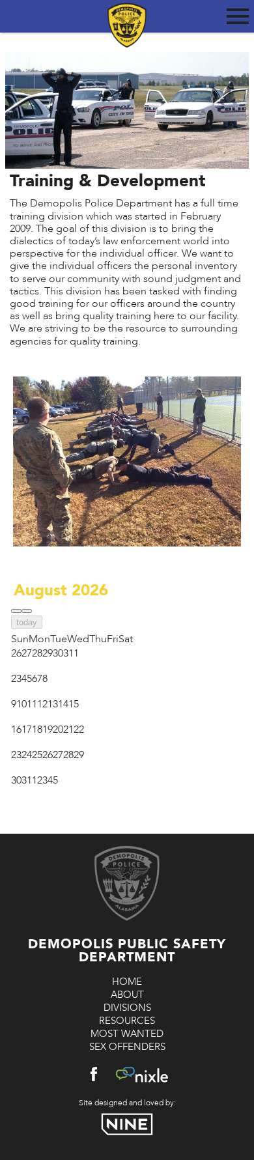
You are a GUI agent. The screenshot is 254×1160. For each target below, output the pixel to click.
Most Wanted (127, 1033)
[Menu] (238, 14)
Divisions (127, 1007)
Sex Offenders (127, 1046)
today (26, 622)
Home (127, 981)
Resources (127, 1020)
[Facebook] (94, 1077)
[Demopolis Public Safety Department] (127, 17)
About (127, 994)
